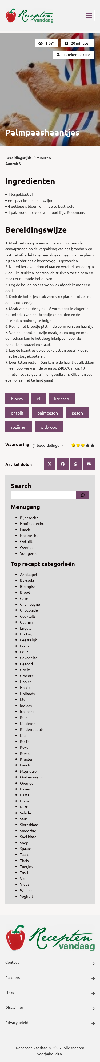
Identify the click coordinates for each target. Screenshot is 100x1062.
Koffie (25, 741)
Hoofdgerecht (32, 523)
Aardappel (28, 574)
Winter (26, 890)
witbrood (48, 426)
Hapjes (25, 681)
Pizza (24, 800)
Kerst (24, 717)
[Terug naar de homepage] (29, 15)
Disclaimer (14, 1007)
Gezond (26, 663)
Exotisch (27, 634)
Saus (23, 818)
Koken (25, 747)
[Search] (82, 495)
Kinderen (27, 723)
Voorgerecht (30, 553)
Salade (25, 812)
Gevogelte (29, 657)
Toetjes (26, 866)
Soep (24, 842)
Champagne (30, 604)
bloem (17, 398)
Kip (23, 735)
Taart (24, 854)
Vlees (24, 884)
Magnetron (29, 771)
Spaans (25, 848)
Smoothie (28, 830)
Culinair (26, 622)
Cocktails (27, 616)
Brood (25, 592)
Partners (12, 977)
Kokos (25, 753)
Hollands (27, 693)
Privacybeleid (16, 1022)
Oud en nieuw (31, 776)
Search (21, 486)
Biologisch (29, 586)
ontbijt (17, 412)
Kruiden (26, 759)
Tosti (24, 872)
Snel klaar (28, 836)
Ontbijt (26, 541)
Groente (27, 675)
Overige (27, 547)
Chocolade (29, 610)
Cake (24, 598)
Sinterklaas (29, 824)
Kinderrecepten (33, 729)
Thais (24, 860)
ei (38, 398)
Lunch (25, 529)
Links (9, 992)
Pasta (24, 794)
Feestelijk (28, 639)
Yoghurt (26, 896)
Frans (24, 645)
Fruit (24, 651)
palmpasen (47, 412)
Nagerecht (29, 535)
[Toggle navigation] (89, 15)
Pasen (25, 788)
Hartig (25, 687)
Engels (25, 628)
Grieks (25, 669)
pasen (77, 412)
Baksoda (27, 580)
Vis (22, 878)
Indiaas (26, 705)
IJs (22, 699)
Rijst (24, 806)
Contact (12, 962)
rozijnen (18, 426)
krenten (61, 398)
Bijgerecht (29, 517)
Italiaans (27, 711)
